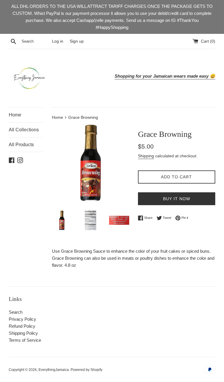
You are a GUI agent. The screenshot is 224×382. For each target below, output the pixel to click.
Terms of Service (25, 340)
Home (15, 114)
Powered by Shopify (86, 370)
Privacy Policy (22, 319)
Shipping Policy (23, 333)
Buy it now (176, 198)
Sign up (77, 41)
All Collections (24, 129)
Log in (57, 41)
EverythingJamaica (53, 370)
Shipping (146, 156)
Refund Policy (22, 326)
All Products (21, 144)
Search (15, 312)
